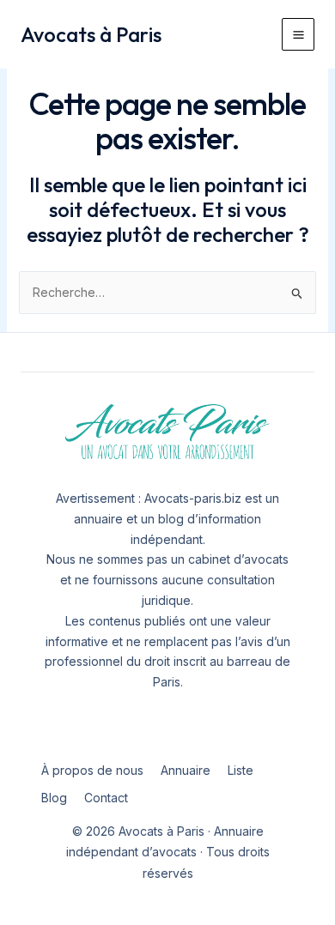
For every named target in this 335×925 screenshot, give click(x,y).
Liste (240, 770)
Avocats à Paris (91, 34)
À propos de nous (92, 770)
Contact (106, 797)
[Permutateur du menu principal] (298, 34)
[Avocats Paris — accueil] (167, 432)
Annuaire (185, 770)
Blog (54, 797)
